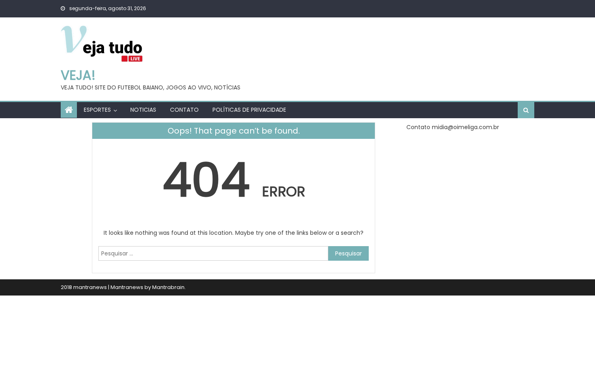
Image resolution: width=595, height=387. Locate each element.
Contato (184, 110)
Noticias (143, 110)
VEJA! (78, 75)
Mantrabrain (168, 287)
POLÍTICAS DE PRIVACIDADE (249, 110)
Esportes (97, 110)
